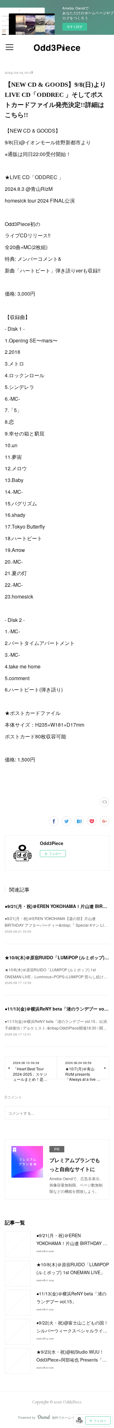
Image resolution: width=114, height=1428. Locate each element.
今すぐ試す (75, 26)
